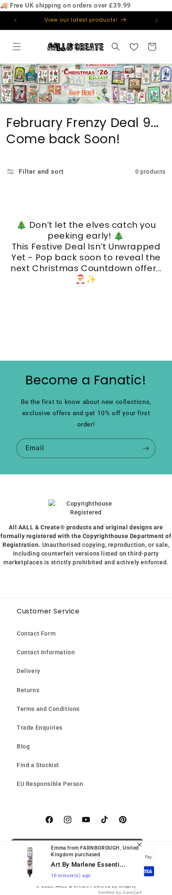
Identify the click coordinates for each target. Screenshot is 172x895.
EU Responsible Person (50, 783)
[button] (17, 46)
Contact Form (36, 633)
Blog (23, 746)
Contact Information (46, 652)
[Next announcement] (156, 20)
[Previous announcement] (15, 20)
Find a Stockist (38, 765)
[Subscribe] (146, 448)
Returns (28, 690)
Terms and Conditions (48, 709)
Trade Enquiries (40, 727)
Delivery (28, 671)
